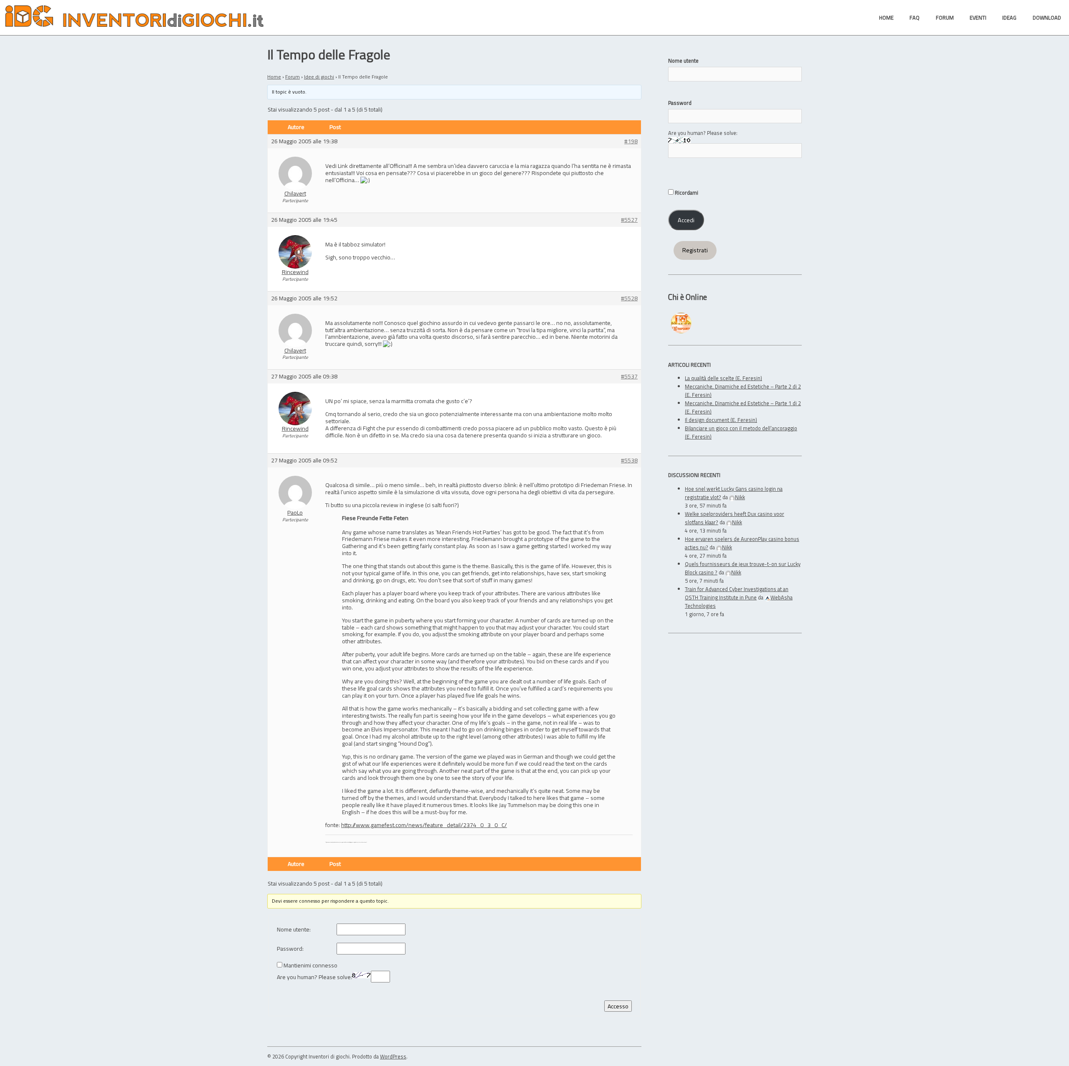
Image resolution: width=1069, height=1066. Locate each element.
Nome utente (683, 60)
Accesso (618, 1006)
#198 (631, 141)
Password (680, 103)
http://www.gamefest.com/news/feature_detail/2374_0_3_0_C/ (424, 824)
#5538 (629, 460)
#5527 (629, 219)
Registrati (695, 250)
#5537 (629, 376)
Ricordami (686, 192)
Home (274, 77)
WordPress (393, 1056)
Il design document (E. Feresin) (721, 420)
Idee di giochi (319, 77)
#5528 (629, 298)
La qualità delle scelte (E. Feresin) (723, 378)
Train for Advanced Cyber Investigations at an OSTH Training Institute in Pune (736, 593)
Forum (292, 77)
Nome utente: (294, 929)
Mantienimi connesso (310, 965)
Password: (290, 948)
